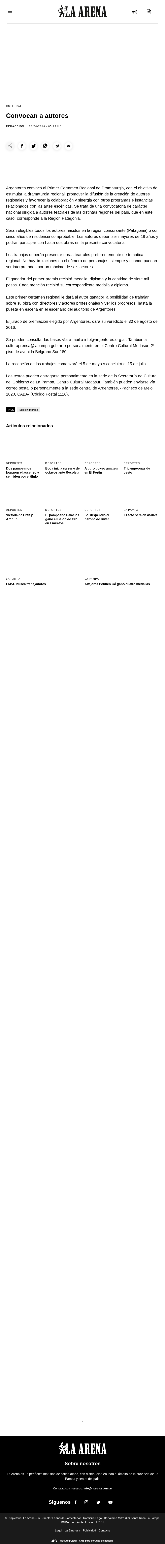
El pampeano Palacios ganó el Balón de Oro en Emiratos (62, 519)
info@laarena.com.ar (98, 1488)
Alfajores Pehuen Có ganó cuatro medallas (117, 584)
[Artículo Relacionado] (23, 446)
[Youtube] (110, 1502)
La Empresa (72, 1530)
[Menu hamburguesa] (10, 11)
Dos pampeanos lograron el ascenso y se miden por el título (22, 472)
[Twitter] (98, 1503)
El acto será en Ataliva (140, 515)
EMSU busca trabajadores (26, 584)
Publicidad (89, 1530)
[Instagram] (86, 1503)
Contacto (104, 1530)
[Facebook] (75, 1503)
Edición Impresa (29, 409)
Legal (58, 1530)
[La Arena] (82, 12)
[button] (21, 146)
